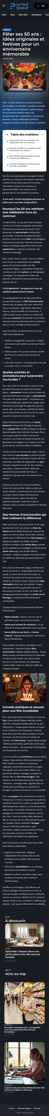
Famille (7, 30)
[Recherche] (38, 6)
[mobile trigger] (5, 6)
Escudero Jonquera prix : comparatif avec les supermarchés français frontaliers (22, 1029)
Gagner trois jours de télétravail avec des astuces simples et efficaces (24, 1088)
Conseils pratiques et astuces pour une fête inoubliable (24, 165)
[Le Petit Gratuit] (19, 6)
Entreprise (8, 1025)
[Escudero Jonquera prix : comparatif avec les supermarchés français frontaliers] (24, 1003)
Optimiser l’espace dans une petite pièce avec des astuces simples (22, 954)
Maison (7, 948)
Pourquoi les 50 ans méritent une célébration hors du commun (24, 141)
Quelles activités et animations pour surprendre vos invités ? (25, 149)
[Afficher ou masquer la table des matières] (41, 134)
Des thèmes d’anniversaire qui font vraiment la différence (24, 157)
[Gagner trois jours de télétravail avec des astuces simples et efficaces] (24, 1063)
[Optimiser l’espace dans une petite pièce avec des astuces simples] (24, 935)
